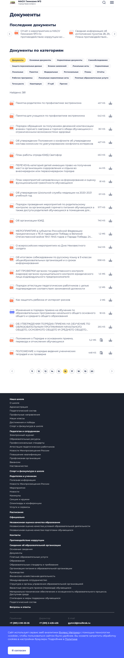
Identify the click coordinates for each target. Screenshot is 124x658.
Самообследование (98, 60)
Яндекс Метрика (69, 632)
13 (45, 371)
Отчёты (100, 72)
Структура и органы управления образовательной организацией (46, 584)
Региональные (71, 72)
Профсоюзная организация (25, 458)
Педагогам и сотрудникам (25, 431)
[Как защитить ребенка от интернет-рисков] (12, 300)
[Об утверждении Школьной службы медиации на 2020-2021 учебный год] (12, 194)
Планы (88, 72)
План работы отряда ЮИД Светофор (39, 155)
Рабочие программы (22, 78)
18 (79, 371)
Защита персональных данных (27, 66)
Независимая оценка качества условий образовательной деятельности (50, 526)
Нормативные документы (69, 60)
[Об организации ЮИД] (12, 220)
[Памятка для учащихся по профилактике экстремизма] (12, 116)
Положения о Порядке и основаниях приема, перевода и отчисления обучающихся (44, 340)
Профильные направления (25, 414)
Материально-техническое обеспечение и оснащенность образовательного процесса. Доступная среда (58, 593)
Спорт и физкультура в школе (26, 426)
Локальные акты (81, 66)
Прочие (63, 84)
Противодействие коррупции (27, 540)
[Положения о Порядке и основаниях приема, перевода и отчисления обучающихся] (12, 339)
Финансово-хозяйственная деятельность (32, 576)
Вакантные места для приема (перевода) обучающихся (40, 587)
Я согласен (19, 650)
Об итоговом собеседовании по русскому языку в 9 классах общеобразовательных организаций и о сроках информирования (53, 260)
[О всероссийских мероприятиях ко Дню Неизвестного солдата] (12, 247)
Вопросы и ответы (20, 607)
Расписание (16, 512)
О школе (14, 403)
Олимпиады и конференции (26, 503)
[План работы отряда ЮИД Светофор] (12, 155)
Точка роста (18, 84)
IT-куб (51, 84)
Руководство (17, 572)
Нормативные (102, 66)
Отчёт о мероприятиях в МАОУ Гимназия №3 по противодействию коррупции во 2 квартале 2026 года (42, 34)
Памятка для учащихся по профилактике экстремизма (50, 115)
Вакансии (15, 462)
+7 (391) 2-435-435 (48, 623)
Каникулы (15, 495)
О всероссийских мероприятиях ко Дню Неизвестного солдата (50, 247)
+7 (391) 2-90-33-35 (19, 623)
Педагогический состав (23, 410)
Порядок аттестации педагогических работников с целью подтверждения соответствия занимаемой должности (52, 287)
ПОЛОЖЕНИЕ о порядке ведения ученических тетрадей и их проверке (45, 353)
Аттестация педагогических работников (32, 446)
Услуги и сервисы (20, 507)
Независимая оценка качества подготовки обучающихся (41, 530)
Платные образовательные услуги (91, 78)
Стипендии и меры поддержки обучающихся (35, 598)
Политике (71, 639)
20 (92, 371)
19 (85, 371)
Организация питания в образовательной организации (41, 568)
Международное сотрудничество (28, 580)
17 (72, 371)
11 (32, 371)
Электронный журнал (22, 435)
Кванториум (36, 84)
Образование (17, 560)
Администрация (19, 407)
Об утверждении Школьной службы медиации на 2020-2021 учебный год (54, 194)
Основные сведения (21, 549)
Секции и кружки (19, 499)
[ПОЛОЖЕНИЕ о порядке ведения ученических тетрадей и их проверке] (12, 352)
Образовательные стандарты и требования (34, 564)
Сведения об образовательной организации (35, 545)
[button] (104, 2)
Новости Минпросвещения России (29, 450)
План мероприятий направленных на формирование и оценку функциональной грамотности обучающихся (56, 181)
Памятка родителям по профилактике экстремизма (48, 103)
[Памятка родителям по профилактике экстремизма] (12, 103)
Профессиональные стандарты (27, 442)
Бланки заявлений (57, 66)
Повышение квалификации (25, 454)
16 (65, 371)
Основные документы (40, 60)
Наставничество (19, 466)
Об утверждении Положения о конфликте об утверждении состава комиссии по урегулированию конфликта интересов (54, 142)
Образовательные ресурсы (25, 439)
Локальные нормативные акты (54, 78)
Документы (17, 60)
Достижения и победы (22, 422)
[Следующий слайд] (114, 34)
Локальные (17, 72)
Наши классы (17, 418)
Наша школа (17, 399)
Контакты (15, 535)
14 (52, 371)
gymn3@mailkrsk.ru (79, 623)
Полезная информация (23, 480)
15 (59, 371)
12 (39, 371)
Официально (17, 517)
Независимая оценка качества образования (35, 522)
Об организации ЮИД (30, 220)
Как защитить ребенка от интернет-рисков (43, 299)
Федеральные (51, 72)
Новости (14, 491)
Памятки (33, 72)
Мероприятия (17, 487)
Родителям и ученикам (23, 476)
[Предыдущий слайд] (9, 34)
